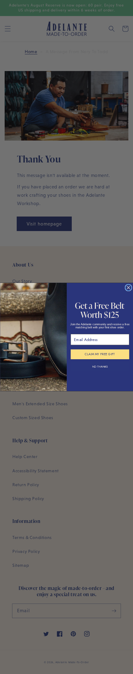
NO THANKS (99, 366)
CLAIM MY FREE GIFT (99, 354)
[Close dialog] (128, 287)
